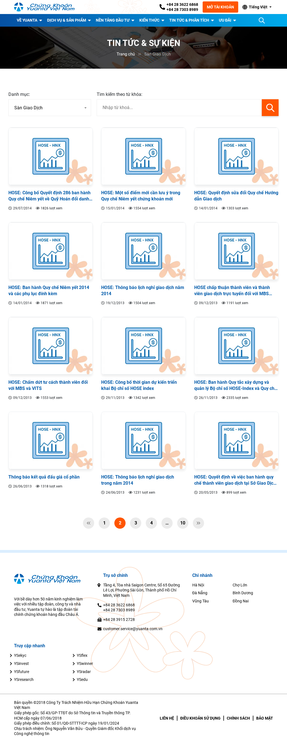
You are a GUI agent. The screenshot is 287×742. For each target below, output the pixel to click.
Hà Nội (198, 585)
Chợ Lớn (240, 585)
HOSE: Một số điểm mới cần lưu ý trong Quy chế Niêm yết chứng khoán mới (140, 196)
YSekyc (20, 655)
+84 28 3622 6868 (182, 4)
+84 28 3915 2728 (119, 619)
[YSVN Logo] (47, 7)
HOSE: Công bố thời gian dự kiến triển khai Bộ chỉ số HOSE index (139, 385)
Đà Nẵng (199, 593)
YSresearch (24, 679)
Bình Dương (243, 593)
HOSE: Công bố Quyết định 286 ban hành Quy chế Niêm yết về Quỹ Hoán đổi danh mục (49, 196)
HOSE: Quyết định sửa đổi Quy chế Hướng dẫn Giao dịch (236, 196)
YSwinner (85, 663)
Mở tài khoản (220, 7)
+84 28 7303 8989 (182, 9)
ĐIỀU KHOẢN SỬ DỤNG (200, 718)
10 (182, 523)
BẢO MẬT (264, 718)
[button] (256, 7)
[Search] (261, 20)
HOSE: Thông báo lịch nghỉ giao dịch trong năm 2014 (137, 480)
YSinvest (21, 663)
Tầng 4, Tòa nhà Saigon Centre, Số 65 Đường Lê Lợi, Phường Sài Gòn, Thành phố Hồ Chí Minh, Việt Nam (141, 590)
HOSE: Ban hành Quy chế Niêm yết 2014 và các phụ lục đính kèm (48, 290)
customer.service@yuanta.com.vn (133, 629)
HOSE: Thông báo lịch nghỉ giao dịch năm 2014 (142, 290)
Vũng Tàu (200, 601)
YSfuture (21, 671)
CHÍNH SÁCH (238, 718)
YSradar (84, 671)
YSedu (82, 679)
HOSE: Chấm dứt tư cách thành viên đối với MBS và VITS (48, 385)
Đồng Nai (241, 601)
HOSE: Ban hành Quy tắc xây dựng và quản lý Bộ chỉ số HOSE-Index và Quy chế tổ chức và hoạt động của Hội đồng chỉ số (235, 386)
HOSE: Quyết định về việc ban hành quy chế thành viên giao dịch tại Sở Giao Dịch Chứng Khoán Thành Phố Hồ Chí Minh (235, 480)
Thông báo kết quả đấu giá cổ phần (44, 477)
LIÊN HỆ (167, 718)
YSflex (82, 655)
